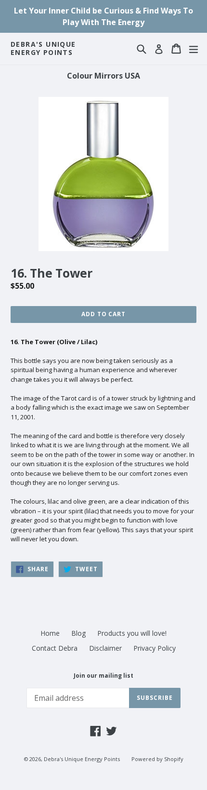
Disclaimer (105, 648)
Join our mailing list (103, 675)
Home (50, 633)
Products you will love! (132, 633)
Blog (78, 633)
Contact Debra (55, 648)
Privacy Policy (154, 648)
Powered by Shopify (157, 759)
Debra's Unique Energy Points (43, 48)
